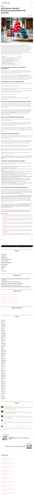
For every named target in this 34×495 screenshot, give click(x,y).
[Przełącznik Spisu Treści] (19, 56)
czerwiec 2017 (3, 388)
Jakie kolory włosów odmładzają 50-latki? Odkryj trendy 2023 (12, 233)
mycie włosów (20, 191)
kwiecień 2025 (3, 343)
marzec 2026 (3, 326)
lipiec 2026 (2, 321)
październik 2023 (3, 350)
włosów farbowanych (21, 155)
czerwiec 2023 (3, 351)
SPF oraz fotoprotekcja (4, 264)
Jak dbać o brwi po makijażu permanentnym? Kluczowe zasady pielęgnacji (14, 218)
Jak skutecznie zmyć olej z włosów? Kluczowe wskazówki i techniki (13, 225)
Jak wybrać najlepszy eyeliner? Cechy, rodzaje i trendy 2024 (10, 281)
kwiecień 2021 (3, 370)
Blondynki (17, 203)
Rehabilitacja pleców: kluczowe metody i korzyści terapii (10, 296)
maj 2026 (2, 323)
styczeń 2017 (3, 396)
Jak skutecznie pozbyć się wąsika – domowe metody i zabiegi (12, 222)
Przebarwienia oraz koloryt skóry (6, 259)
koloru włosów (7, 70)
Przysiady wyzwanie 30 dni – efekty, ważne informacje (9, 294)
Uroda (2, 6)
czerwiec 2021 (3, 366)
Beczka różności (3, 254)
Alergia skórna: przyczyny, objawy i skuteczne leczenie (9, 300)
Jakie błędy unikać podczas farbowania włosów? (8, 63)
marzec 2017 (3, 393)
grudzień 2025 (3, 331)
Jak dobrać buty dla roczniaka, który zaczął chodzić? (9, 298)
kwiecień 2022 (3, 355)
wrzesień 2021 (3, 361)
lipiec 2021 (2, 365)
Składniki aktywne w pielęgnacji (6, 262)
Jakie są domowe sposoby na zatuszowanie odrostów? (9, 64)
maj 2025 (2, 341)
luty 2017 (2, 395)
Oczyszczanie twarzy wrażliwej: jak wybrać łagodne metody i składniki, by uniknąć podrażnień (16, 286)
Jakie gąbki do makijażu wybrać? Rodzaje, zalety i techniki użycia (13, 229)
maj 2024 (2, 348)
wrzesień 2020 (3, 376)
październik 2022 (3, 353)
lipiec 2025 (2, 338)
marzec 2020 (3, 383)
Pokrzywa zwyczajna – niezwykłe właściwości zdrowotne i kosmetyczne (16, 406)
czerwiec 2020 (3, 378)
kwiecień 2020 (3, 381)
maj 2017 (2, 390)
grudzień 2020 (3, 375)
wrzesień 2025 (3, 335)
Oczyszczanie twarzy (4, 257)
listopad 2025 (3, 333)
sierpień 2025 (3, 336)
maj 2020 (2, 380)
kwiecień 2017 (3, 391)
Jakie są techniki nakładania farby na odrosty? (8, 61)
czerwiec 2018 (3, 386)
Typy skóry (3, 267)
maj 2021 (2, 368)
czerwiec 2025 (3, 340)
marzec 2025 (3, 345)
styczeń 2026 (3, 330)
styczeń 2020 (3, 385)
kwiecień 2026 (3, 325)
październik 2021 (3, 360)
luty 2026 (2, 328)
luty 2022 (2, 356)
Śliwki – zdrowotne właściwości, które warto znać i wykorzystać (15, 415)
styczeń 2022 (3, 358)
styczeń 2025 (3, 346)
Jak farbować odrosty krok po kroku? (7, 62)
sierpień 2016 (3, 398)
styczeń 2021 (3, 373)
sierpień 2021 (3, 363)
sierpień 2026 (3, 320)
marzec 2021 (3, 371)
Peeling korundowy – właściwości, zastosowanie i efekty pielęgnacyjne (12, 283)
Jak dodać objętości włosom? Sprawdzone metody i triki (11, 214)
